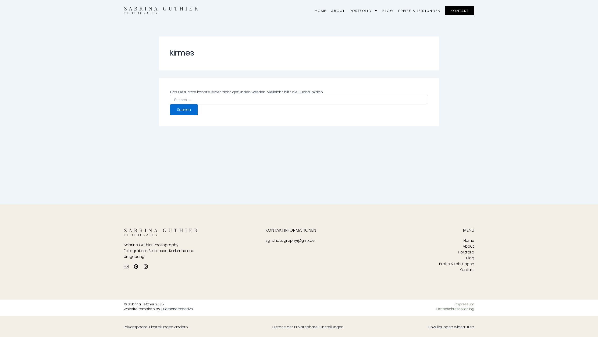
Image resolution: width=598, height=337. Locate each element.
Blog (387, 10)
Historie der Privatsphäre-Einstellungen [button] (308, 327)
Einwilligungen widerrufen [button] (451, 327)
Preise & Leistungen (419, 10)
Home (320, 10)
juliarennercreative (177, 308)
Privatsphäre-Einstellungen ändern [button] (156, 327)
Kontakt (467, 269)
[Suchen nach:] (299, 100)
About (338, 10)
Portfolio (361, 10)
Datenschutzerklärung (455, 309)
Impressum (464, 304)
